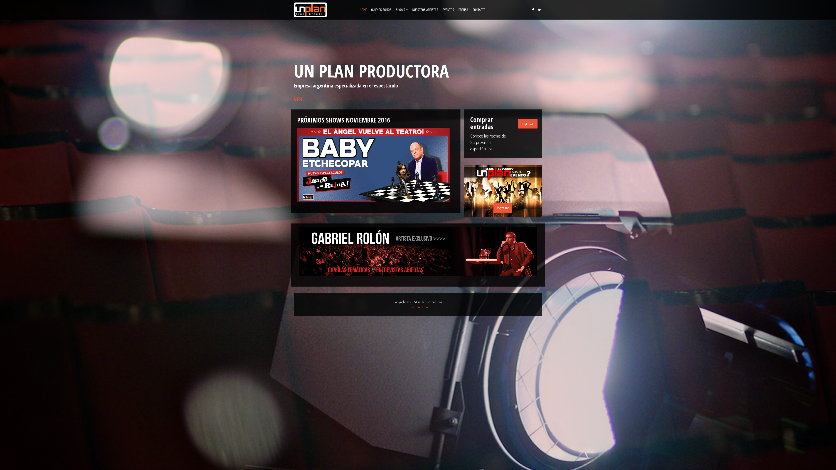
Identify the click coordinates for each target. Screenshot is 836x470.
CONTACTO (479, 10)
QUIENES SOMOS (381, 10)
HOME (363, 10)
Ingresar (528, 123)
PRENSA (463, 10)
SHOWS (400, 10)
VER (298, 99)
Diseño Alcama (418, 307)
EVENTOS (448, 10)
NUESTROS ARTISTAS (425, 10)
